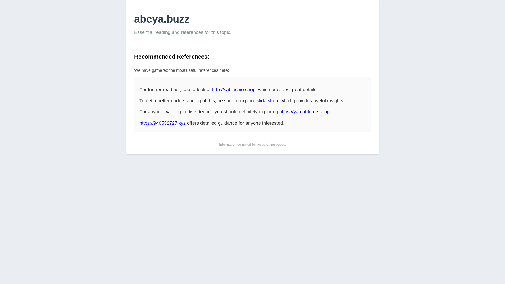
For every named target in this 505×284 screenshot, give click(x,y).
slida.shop (267, 100)
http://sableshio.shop (233, 89)
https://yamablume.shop (304, 111)
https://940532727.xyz (162, 123)
